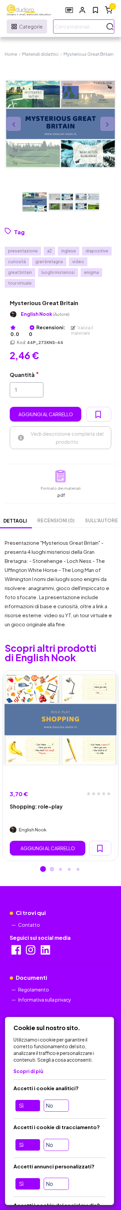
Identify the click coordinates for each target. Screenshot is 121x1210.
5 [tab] (78, 869)
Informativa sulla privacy (44, 1000)
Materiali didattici (40, 54)
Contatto (29, 925)
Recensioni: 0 (47, 330)
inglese (68, 250)
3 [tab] (60, 869)
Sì (21, 1105)
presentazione (23, 250)
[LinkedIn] (46, 952)
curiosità (17, 261)
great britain (20, 272)
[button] (82, 10)
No (49, 1105)
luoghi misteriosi (58, 272)
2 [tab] (51, 869)
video (78, 261)
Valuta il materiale (82, 330)
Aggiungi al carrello (45, 414)
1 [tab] (43, 869)
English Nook (45, 314)
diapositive (96, 250)
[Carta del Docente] (69, 10)
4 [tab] (69, 869)
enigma (91, 272)
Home (11, 54)
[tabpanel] (60, 765)
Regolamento (33, 989)
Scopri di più (28, 1071)
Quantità (22, 374)
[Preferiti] (95, 10)
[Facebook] (17, 952)
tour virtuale (20, 283)
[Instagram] (31, 952)
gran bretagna (49, 261)
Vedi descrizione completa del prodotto (67, 437)
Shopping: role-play (36, 806)
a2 (49, 250)
